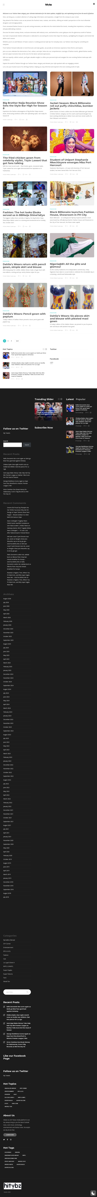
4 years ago (60, 174)
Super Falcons (8, 974)
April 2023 (6, 750)
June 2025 (6, 651)
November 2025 (8, 632)
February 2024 (7, 712)
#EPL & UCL (20, 1091)
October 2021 (7, 818)
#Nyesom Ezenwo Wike (11, 1158)
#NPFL (24, 1155)
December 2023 (8, 719)
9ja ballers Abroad (9, 940)
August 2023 (7, 735)
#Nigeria (17, 1152)
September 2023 (8, 731)
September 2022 (8, 776)
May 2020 (6, 848)
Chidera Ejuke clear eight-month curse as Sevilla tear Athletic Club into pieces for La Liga (16, 467)
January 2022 (7, 806)
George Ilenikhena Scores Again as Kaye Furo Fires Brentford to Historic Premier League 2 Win (15, 483)
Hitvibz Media (53, 122)
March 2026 (7, 617)
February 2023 (7, 757)
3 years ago (9, 119)
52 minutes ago (41, 416)
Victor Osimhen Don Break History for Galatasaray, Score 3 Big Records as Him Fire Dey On (15, 492)
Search (5, 441)
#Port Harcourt (9, 1161)
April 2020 (6, 852)
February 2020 (7, 855)
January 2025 (7, 670)
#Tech (6, 1103)
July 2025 (6, 648)
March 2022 (7, 799)
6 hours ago (78, 440)
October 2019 (7, 859)
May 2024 (6, 700)
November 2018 (8, 886)
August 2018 (7, 893)
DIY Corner (7, 944)
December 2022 (8, 765)
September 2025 (8, 640)
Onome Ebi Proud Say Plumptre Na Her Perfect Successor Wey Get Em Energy (18, 510)
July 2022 (6, 784)
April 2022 (6, 795)
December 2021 (8, 810)
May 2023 (6, 746)
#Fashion (7, 1094)
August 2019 (7, 863)
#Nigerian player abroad (12, 1155)
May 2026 (6, 610)
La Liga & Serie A (8, 962)
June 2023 (6, 742)
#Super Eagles (9, 1100)
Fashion (6, 100)
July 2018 (6, 897)
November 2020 (8, 840)
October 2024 (7, 682)
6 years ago (13, 325)
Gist (4, 959)
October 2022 (7, 772)
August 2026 (7, 598)
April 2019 (6, 870)
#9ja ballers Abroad (10, 1088)
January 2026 (7, 625)
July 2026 (6, 602)
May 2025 (6, 655)
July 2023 (6, 738)
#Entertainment (9, 1091)
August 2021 (7, 825)
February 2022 (7, 803)
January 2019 (7, 878)
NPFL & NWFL (8, 966)
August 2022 (7, 780)
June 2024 (6, 697)
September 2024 (8, 685)
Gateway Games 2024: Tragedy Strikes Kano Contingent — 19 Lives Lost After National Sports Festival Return (19, 530)
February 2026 (7, 621)
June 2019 (6, 867)
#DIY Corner (23, 1088)
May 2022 (6, 791)
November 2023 (8, 723)
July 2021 (6, 829)
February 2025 (7, 666)
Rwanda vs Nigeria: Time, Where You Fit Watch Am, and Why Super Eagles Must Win (18, 582)
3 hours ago (78, 426)
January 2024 (7, 716)
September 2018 (8, 889)
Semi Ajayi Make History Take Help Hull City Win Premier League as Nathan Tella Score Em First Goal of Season (16, 475)
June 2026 (6, 606)
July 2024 (6, 693)
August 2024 (7, 689)
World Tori (6, 981)
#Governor (8, 1152)
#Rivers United (9, 1164)
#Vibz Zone (15, 1103)
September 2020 (8, 844)
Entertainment (8, 947)
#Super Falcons (20, 1100)
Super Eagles (7, 970)
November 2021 (8, 814)
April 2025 (6, 659)
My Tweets (6, 433)
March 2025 (7, 663)
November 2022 (8, 769)
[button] (93, 1193)
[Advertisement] (17, 410)
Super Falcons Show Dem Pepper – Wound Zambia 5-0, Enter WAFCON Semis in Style (18, 514)
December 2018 (8, 882)
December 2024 (8, 674)
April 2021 (6, 833)
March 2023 (7, 753)
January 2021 (7, 836)
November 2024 (8, 678)
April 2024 (6, 704)
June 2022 (6, 787)
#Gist (15, 1094)
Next (17, 341)
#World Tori (8, 1106)
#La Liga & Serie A (9, 1097)
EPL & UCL (7, 951)
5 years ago (60, 226)
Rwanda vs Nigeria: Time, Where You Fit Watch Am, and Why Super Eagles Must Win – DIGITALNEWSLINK (18, 575)
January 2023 (7, 761)
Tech (4, 978)
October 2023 (7, 727)
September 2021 (8, 821)
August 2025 (7, 644)
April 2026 (6, 614)
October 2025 (7, 636)
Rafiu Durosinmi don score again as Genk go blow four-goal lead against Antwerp (17, 460)
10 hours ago (79, 454)
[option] (25, 366)
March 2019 (7, 874)
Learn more (10, 1134)
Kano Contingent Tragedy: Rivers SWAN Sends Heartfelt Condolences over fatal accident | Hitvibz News (18, 523)
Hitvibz (4, 119)
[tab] (70, 399)
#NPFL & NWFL (21, 1097)
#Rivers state (22, 1161)
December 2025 (8, 629)
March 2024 (7, 708)
